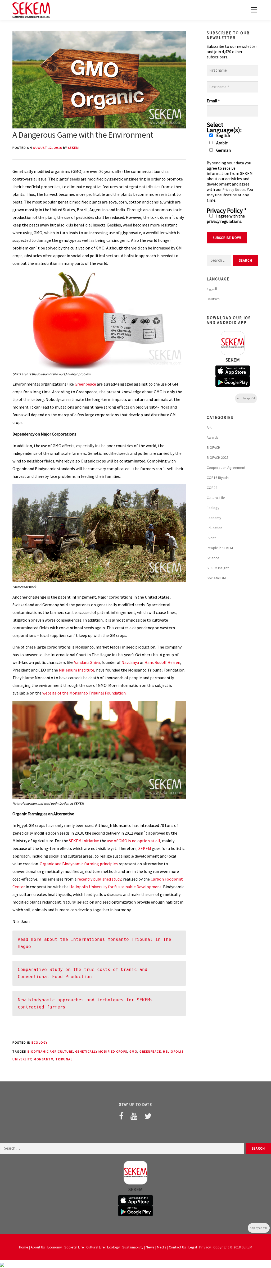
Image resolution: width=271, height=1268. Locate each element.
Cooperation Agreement (226, 467)
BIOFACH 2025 (217, 457)
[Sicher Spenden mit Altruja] (2, 1264)
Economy (214, 517)
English (222, 135)
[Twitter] (148, 1116)
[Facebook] (121, 1116)
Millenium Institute (76, 670)
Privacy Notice (234, 189)
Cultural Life (216, 497)
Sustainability (132, 1247)
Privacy (205, 1247)
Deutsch (213, 299)
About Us (38, 1247)
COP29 (212, 487)
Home (23, 1247)
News (150, 1247)
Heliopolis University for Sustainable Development (115, 886)
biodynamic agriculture (50, 1051)
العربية (212, 288)
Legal (192, 1247)
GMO (133, 1051)
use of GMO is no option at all (133, 840)
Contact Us (177, 1247)
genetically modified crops (101, 1051)
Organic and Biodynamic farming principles (79, 863)
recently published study (99, 879)
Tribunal (64, 1059)
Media (161, 1247)
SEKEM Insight (218, 568)
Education (214, 527)
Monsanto (43, 1059)
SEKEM (73, 148)
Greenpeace (85, 384)
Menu (254, 9)
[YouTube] (133, 1116)
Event (211, 537)
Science (213, 558)
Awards (213, 437)
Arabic (221, 142)
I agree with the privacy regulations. (226, 218)
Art (209, 427)
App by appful (246, 398)
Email (213, 100)
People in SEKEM (220, 547)
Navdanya (130, 662)
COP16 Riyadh (218, 477)
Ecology (39, 1042)
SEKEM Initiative (84, 840)
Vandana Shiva (87, 662)
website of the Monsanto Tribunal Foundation (84, 693)
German (223, 150)
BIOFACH (213, 447)
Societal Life (216, 578)
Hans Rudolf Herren (162, 662)
